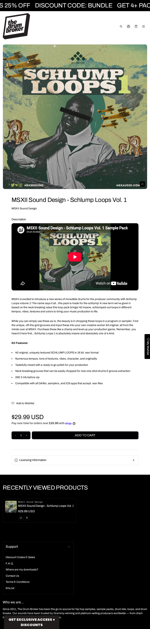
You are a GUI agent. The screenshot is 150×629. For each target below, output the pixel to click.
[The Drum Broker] (16, 26)
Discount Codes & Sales (20, 557)
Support (12, 547)
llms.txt (10, 588)
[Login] (128, 26)
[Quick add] (27, 518)
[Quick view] (21, 518)
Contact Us (12, 575)
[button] (121, 26)
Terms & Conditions (17, 581)
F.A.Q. (10, 563)
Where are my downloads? (22, 569)
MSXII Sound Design (24, 208)
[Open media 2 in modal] (75, 116)
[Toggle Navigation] (143, 26)
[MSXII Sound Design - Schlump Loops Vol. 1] (39, 510)
